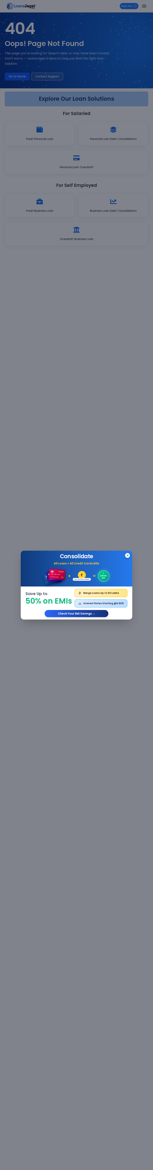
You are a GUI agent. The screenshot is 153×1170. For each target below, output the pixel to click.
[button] (76, 585)
